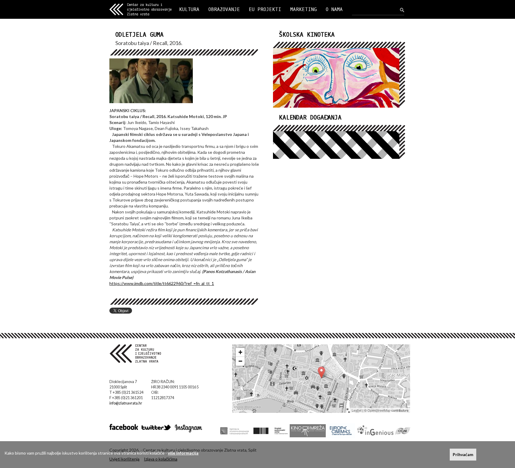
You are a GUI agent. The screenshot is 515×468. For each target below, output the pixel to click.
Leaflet (357, 410)
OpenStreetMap (378, 410)
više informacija (183, 452)
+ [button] (240, 352)
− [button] (240, 361)
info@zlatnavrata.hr (125, 403)
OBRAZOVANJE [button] (224, 9)
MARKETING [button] (303, 9)
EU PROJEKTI (265, 9)
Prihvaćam (463, 454)
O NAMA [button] (334, 9)
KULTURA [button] (189, 9)
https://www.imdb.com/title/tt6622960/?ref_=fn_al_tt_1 (161, 283)
